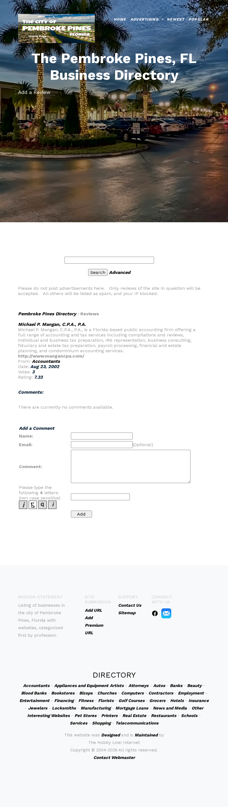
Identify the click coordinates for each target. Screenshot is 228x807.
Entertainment (34, 700)
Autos (159, 685)
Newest (175, 19)
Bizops (86, 693)
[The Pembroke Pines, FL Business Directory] (56, 27)
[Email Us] (166, 613)
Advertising (144, 19)
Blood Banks (33, 693)
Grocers (157, 700)
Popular (199, 19)
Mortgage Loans (131, 708)
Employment (191, 693)
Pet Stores (85, 715)
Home (120, 19)
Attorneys (138, 685)
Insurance (199, 700)
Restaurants (163, 715)
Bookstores (63, 693)
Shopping (101, 723)
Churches (107, 693)
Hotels (177, 700)
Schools (189, 715)
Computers (132, 693)
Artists (117, 685)
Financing (64, 700)
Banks (176, 685)
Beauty (194, 685)
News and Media (170, 708)
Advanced (119, 272)
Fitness (85, 700)
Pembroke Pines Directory (47, 313)
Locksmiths (64, 708)
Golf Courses (131, 700)
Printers (109, 715)
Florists (106, 700)
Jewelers (37, 708)
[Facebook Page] (155, 613)
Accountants (46, 361)
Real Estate (134, 715)
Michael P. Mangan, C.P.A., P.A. (52, 324)
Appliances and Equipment (81, 685)
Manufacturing (96, 708)
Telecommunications (136, 723)
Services (78, 723)
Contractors (160, 693)
